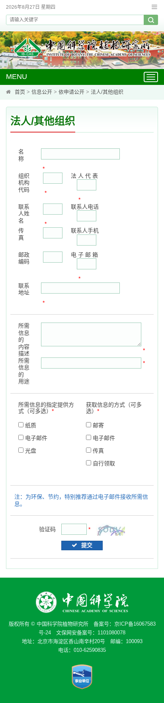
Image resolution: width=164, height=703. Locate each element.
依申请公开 (71, 92)
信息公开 (41, 92)
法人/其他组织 (107, 92)
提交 (86, 545)
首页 (20, 92)
